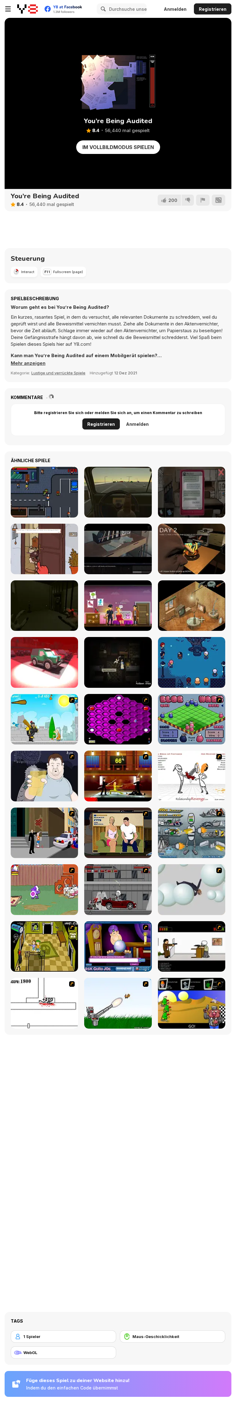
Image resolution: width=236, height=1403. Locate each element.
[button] (28, 363)
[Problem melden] (203, 200)
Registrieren (212, 9)
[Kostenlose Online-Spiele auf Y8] (27, 9)
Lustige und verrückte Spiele (58, 372)
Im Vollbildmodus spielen (118, 147)
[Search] (102, 8)
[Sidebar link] (8, 9)
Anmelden (175, 9)
